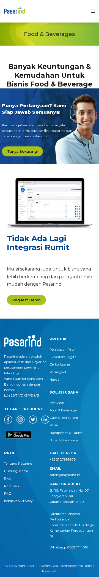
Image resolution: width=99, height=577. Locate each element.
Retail (54, 425)
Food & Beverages (63, 410)
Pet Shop (57, 403)
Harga (54, 379)
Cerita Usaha (60, 364)
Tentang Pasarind (18, 463)
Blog (8, 478)
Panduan (11, 486)
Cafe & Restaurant (64, 418)
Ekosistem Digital (63, 357)
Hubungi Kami (16, 471)
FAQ (8, 493)
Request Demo (26, 300)
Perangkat (58, 372)
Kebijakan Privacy (18, 501)
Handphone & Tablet (66, 433)
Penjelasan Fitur (62, 349)
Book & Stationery (64, 440)
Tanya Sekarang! (22, 151)
